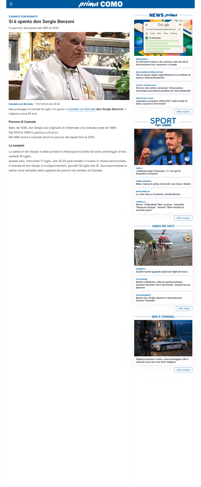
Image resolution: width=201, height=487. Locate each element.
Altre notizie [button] (183, 111)
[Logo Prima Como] (100, 4)
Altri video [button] (184, 308)
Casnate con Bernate (82, 109)
